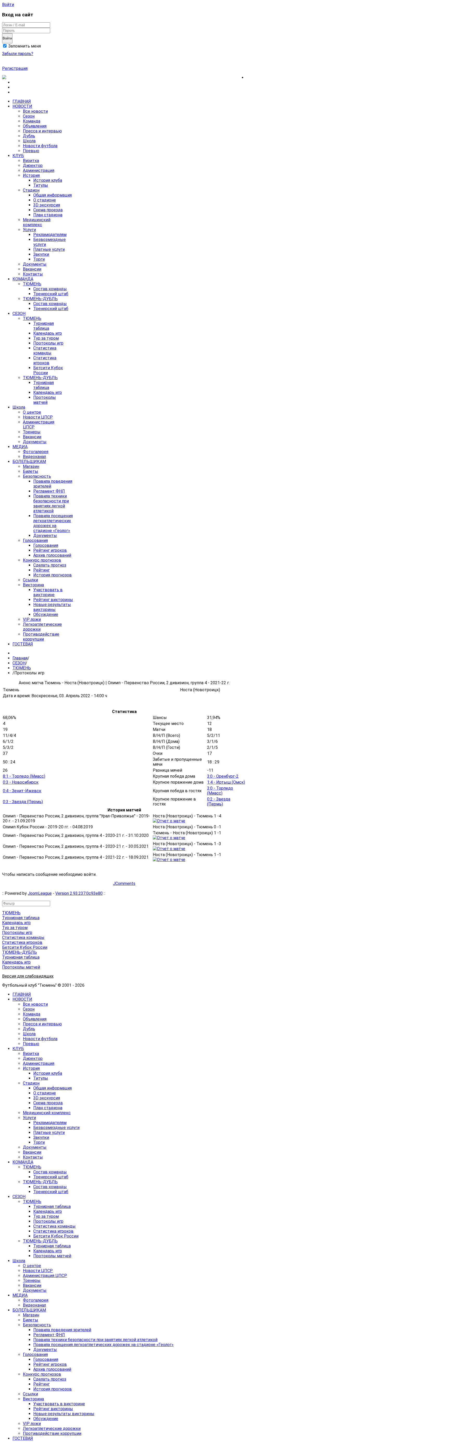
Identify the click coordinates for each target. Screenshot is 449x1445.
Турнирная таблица (20, 917)
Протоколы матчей (21, 967)
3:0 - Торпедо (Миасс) (220, 791)
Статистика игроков (22, 942)
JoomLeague (40, 893)
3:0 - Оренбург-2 (223, 776)
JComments (124, 883)
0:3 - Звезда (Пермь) (23, 801)
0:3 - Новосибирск (20, 782)
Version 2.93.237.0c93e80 (79, 893)
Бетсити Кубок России (24, 947)
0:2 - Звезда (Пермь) (218, 801)
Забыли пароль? (17, 53)
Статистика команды (23, 937)
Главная (20, 658)
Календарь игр (16, 922)
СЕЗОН (18, 663)
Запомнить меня (24, 46)
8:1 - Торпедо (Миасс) (24, 776)
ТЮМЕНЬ (21, 668)
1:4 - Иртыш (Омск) (226, 782)
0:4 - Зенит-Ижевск (22, 790)
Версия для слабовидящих (28, 976)
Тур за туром (15, 927)
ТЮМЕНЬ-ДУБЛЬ (19, 952)
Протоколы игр (17, 932)
